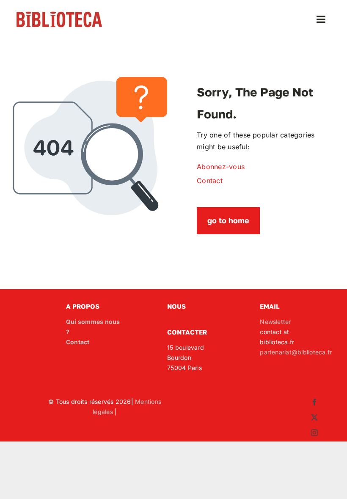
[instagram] (314, 432)
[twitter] (314, 417)
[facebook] (314, 402)
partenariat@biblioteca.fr (296, 352)
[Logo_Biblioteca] (59, 13)
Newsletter (275, 321)
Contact (78, 341)
